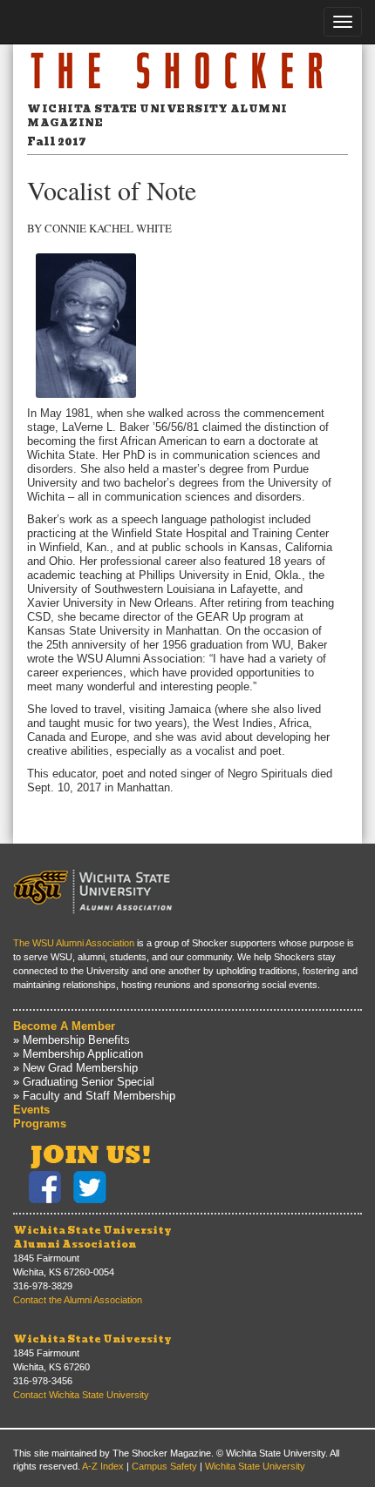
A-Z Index (103, 1466)
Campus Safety (164, 1466)
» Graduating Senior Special (83, 1081)
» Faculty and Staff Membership (94, 1095)
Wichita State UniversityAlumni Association (92, 1237)
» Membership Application (78, 1053)
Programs (39, 1123)
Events (31, 1109)
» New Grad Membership (75, 1067)
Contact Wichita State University (81, 1394)
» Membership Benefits (71, 1039)
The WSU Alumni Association (73, 943)
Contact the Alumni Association (77, 1300)
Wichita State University (92, 1339)
